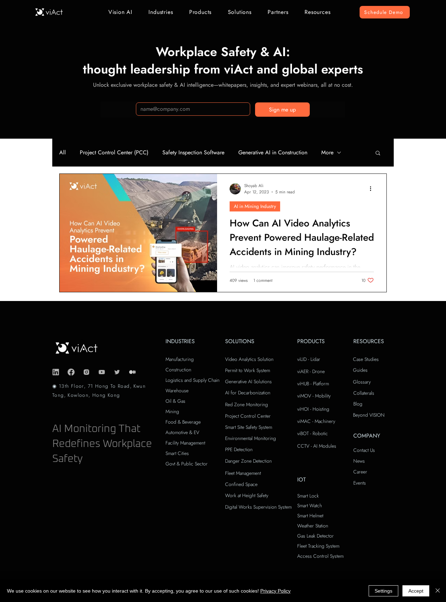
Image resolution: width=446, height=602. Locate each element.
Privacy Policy (275, 591)
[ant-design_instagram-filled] (86, 372)
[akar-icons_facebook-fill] (71, 372)
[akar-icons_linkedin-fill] (55, 372)
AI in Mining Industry (255, 206)
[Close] (437, 590)
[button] (120, 12)
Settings (383, 591)
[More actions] (373, 189)
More (327, 152)
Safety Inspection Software (193, 152)
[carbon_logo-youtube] (101, 372)
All (62, 152)
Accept (415, 591)
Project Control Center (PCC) (114, 152)
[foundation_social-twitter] (117, 372)
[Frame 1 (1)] (132, 372)
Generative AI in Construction (272, 152)
